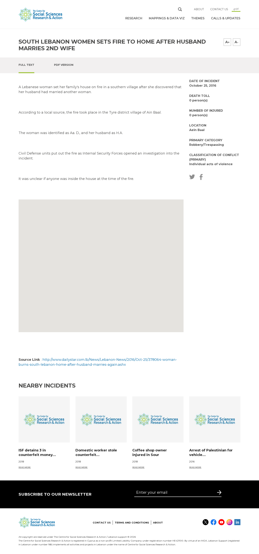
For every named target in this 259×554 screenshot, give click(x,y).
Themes (198, 18)
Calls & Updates (225, 18)
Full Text (26, 65)
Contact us (219, 9)
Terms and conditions (132, 522)
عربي (236, 8)
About (199, 9)
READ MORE (25, 467)
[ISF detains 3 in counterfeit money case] (44, 419)
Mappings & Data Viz (167, 18)
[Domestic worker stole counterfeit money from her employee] (101, 419)
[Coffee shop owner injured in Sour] (158, 419)
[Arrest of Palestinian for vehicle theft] (214, 419)
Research (133, 18)
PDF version (63, 65)
